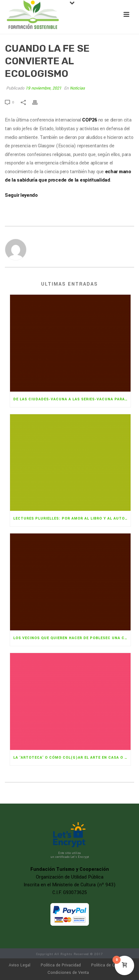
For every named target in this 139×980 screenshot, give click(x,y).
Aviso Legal (19, 965)
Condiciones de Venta (68, 972)
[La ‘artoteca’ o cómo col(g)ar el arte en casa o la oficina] (70, 701)
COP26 (89, 120)
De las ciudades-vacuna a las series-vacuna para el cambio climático (72, 399)
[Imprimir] (38, 102)
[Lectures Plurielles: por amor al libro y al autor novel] (70, 462)
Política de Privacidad (61, 965)
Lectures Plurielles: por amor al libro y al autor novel (72, 518)
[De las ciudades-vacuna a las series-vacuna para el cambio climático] (70, 343)
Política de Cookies (109, 965)
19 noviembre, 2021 (43, 88)
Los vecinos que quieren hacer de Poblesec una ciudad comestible (72, 638)
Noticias (77, 88)
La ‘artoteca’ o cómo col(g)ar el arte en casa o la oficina (72, 757)
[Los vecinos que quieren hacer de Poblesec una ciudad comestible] (70, 581)
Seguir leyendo (21, 195)
